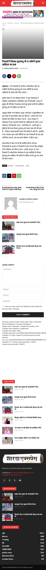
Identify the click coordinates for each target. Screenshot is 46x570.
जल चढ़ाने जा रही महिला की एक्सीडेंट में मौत (28, 428)
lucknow (10, 165)
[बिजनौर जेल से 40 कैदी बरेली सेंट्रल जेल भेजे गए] (8, 249)
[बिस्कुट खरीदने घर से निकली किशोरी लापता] (7, 420)
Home (4, 23)
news (27, 165)
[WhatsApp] (19, 76)
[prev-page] (3, 257)
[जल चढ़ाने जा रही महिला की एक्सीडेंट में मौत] (7, 430)
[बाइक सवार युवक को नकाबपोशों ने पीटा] (8, 225)
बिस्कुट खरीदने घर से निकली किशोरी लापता (28, 418)
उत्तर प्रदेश (9, 23)
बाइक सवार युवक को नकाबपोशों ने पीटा (28, 222)
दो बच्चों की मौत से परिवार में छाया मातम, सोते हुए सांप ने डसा (35, 188)
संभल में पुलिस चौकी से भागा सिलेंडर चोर (27, 438)
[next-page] (7, 257)
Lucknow (16, 23)
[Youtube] (20, 480)
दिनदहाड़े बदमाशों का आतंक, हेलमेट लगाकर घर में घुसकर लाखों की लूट (12, 188)
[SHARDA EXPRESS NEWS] (10, 203)
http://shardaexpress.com (26, 202)
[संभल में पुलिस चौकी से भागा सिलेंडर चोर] (7, 440)
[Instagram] (9, 480)
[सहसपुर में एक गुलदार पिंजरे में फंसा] (8, 237)
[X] (9, 76)
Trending (5, 229)
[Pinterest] (14, 76)
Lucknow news (19, 165)
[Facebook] (4, 76)
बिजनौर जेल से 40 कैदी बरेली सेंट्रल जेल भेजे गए (28, 247)
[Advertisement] (23, 358)
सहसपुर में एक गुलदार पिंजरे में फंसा (27, 234)
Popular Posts (9, 489)
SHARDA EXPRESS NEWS (11, 68)
